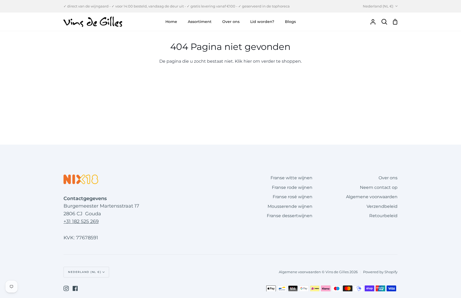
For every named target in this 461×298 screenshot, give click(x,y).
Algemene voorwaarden (372, 196)
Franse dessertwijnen (289, 215)
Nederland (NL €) (378, 6)
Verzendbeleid (382, 206)
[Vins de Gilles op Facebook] (75, 288)
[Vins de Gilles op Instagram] (66, 288)
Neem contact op (379, 187)
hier (248, 61)
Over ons (388, 177)
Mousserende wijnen (290, 206)
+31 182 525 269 (81, 221)
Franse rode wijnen (292, 187)
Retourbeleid (383, 215)
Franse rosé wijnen (292, 196)
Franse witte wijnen (291, 177)
